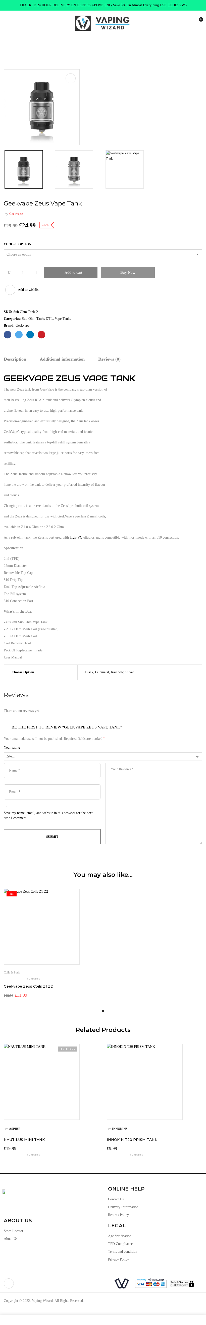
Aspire (14, 1129)
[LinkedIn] (30, 334)
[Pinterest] (41, 334)
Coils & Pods (12, 972)
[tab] (15, 359)
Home (8, 46)
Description (15, 359)
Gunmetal (102, 672)
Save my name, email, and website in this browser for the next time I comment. (48, 815)
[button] (198, 23)
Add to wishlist (28, 290)
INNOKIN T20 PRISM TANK (132, 1139)
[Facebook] (7, 334)
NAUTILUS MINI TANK (24, 1139)
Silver (129, 672)
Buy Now (127, 272)
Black (89, 672)
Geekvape (16, 214)
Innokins (120, 1129)
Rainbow (117, 672)
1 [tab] (103, 1011)
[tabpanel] (51, 944)
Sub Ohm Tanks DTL (56, 46)
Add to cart (73, 272)
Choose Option (17, 244)
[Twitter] (19, 334)
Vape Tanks (27, 46)
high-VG (76, 537)
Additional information (62, 359)
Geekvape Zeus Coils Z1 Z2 (28, 986)
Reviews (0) (109, 359)
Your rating (12, 747)
